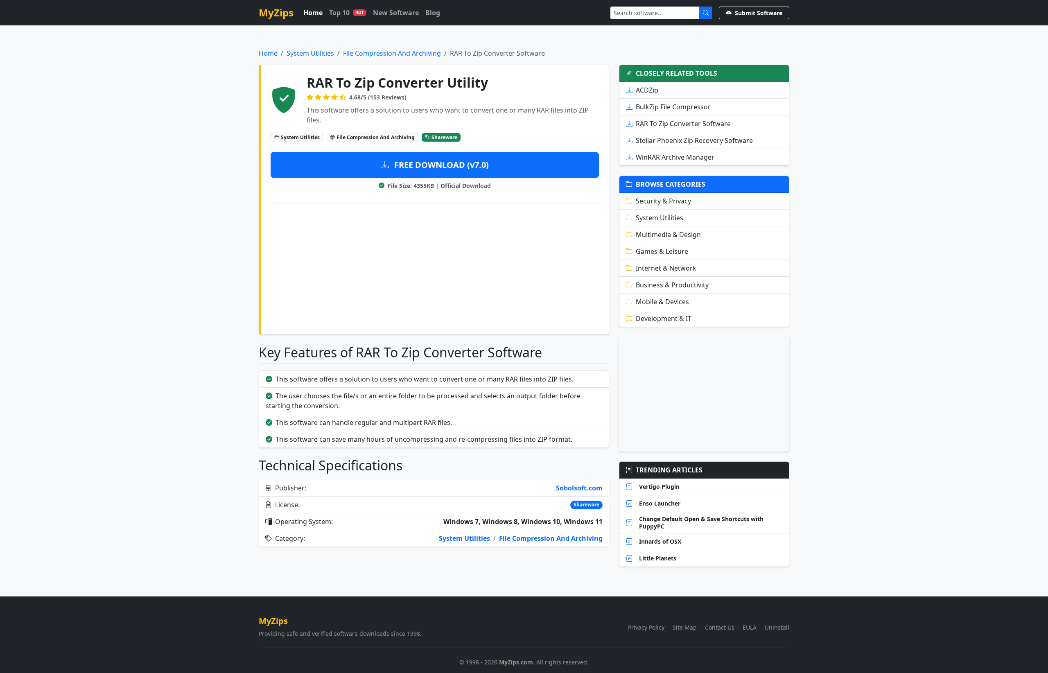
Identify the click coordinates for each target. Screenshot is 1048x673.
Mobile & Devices (662, 301)
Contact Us (719, 627)
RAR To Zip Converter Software (683, 123)
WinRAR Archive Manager (675, 157)
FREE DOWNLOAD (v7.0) (440, 164)
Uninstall (777, 627)
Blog (432, 12)
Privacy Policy (646, 627)
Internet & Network (666, 268)
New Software (396, 12)
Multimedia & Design (668, 234)
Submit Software (758, 13)
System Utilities (310, 53)
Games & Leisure (662, 251)
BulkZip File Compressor (673, 106)
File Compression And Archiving (392, 53)
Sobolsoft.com (579, 487)
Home (313, 12)
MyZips (276, 12)
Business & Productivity (672, 284)
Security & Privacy (663, 201)
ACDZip (647, 90)
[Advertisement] (435, 267)
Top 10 (346, 12)
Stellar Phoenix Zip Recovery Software (694, 140)
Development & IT (663, 318)
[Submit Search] (705, 13)
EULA (750, 627)
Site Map (685, 627)
